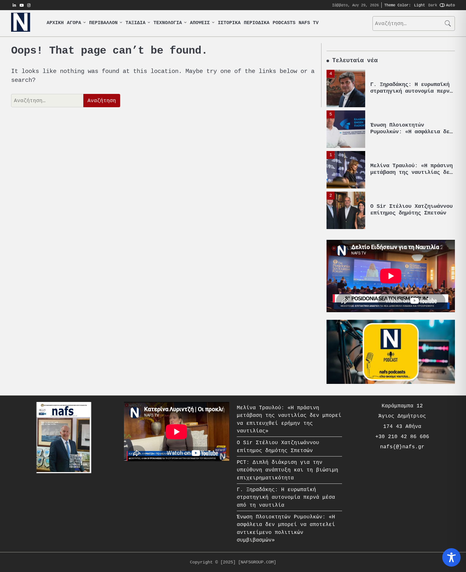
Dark (432, 5)
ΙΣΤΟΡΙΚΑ (229, 23)
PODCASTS (284, 23)
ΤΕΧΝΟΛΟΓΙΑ (167, 23)
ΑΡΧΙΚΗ (55, 23)
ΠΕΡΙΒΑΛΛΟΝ (103, 23)
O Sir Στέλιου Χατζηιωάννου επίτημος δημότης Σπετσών (411, 209)
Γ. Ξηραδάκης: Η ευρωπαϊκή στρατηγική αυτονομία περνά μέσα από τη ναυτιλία (411, 91)
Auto (450, 5)
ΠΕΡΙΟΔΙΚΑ (256, 23)
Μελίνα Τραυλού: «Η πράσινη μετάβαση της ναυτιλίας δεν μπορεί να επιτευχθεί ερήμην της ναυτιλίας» (411, 175)
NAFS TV (309, 23)
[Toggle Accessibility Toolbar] (451, 557)
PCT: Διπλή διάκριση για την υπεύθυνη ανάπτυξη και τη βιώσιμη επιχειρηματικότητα (287, 470)
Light (419, 5)
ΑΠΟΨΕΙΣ (200, 23)
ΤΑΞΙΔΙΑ (136, 23)
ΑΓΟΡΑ (74, 23)
